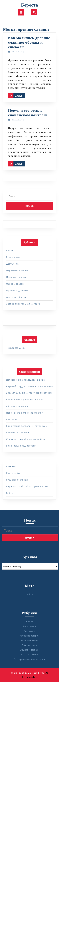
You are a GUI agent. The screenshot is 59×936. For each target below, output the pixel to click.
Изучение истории (17, 270)
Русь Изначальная (17, 479)
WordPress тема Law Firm (27, 672)
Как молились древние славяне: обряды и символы (29, 42)
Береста (29, 4)
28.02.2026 (17, 119)
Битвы (10, 250)
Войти (9, 493)
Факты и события (16, 297)
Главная (11, 466)
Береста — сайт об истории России (27, 486)
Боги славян (13, 257)
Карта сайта (13, 473)
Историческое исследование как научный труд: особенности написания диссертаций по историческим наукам (29, 386)
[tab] (21, 12)
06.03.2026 (17, 51)
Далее (20, 95)
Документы (12, 263)
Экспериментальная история (23, 303)
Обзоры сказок (15, 283)
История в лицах (16, 277)
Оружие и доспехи (17, 290)
